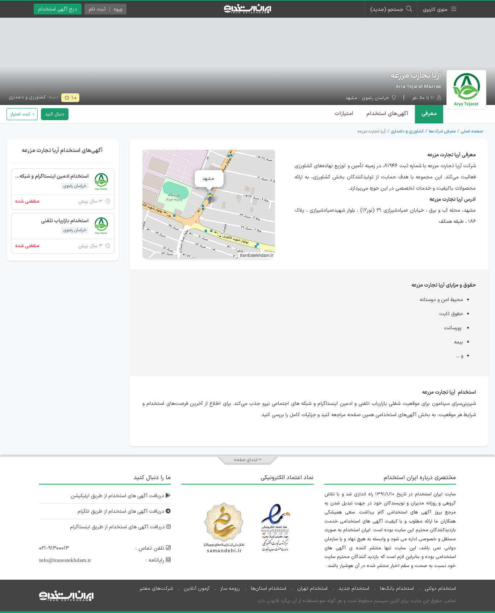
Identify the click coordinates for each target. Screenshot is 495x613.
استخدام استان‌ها (268, 588)
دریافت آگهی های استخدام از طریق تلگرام (122, 511)
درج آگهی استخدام (57, 9)
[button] (208, 196)
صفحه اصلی (472, 131)
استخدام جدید (353, 588)
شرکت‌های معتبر (156, 588)
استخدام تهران (312, 588)
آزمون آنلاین (196, 588)
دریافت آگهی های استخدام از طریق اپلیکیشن (118, 496)
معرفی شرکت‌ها (442, 131)
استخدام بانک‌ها (397, 588)
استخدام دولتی (440, 588)
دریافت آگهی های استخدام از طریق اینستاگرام (118, 527)
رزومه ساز (230, 588)
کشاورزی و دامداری (27, 97)
